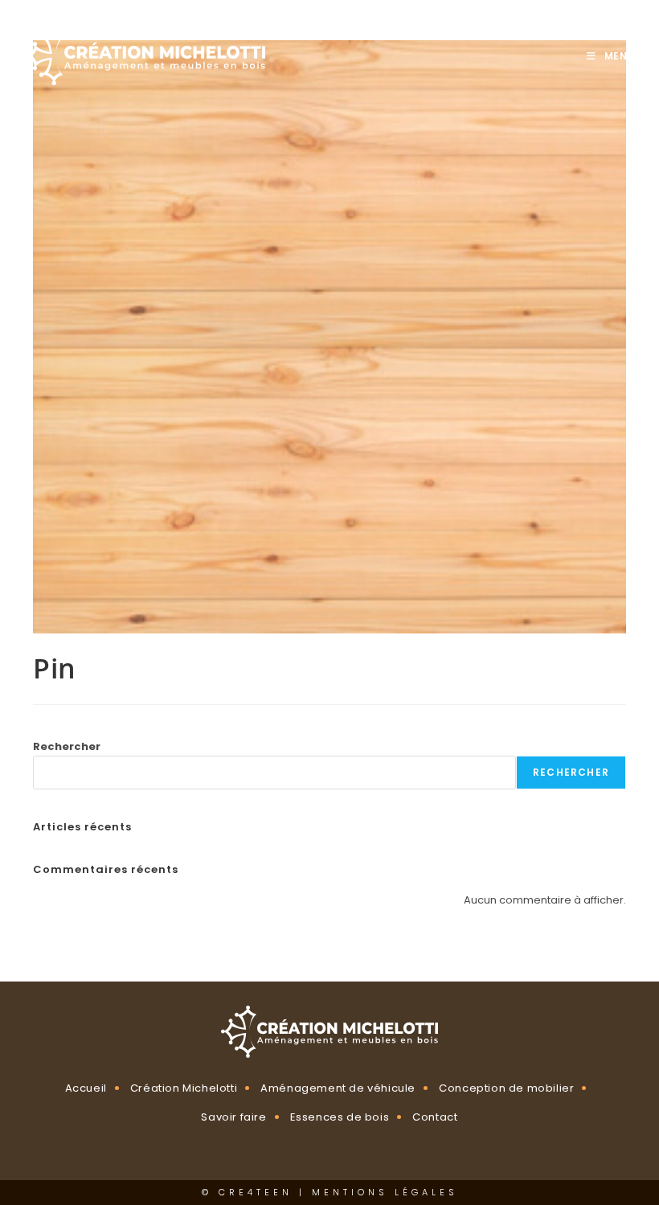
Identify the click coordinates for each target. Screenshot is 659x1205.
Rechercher (66, 746)
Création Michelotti (183, 1088)
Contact (434, 1117)
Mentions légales (385, 1192)
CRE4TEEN (256, 1192)
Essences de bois (340, 1117)
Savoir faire (233, 1117)
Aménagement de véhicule (337, 1088)
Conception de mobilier (506, 1088)
